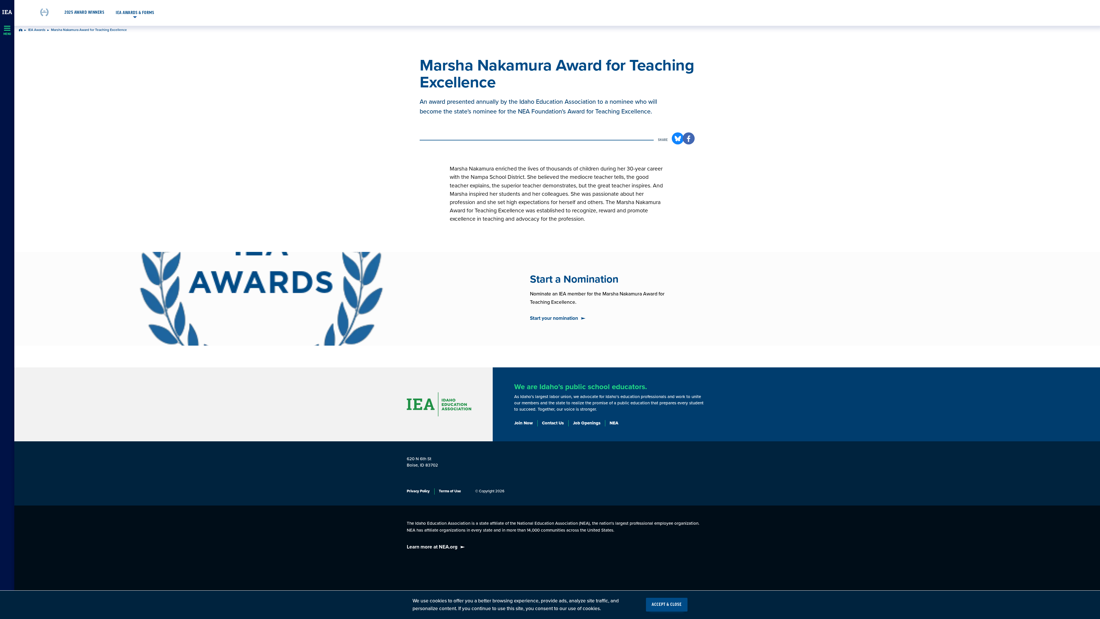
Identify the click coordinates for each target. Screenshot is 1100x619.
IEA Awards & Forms (135, 13)
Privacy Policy (418, 491)
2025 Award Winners (84, 13)
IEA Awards (37, 30)
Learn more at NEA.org (432, 547)
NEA (614, 423)
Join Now (523, 423)
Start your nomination (554, 318)
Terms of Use (450, 491)
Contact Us (553, 423)
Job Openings (586, 423)
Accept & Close (667, 605)
